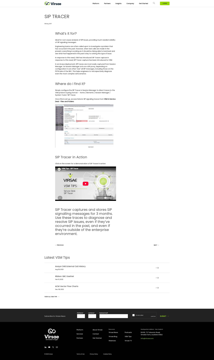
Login (165, 3)
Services (80, 334)
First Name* (80, 313)
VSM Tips (128, 336)
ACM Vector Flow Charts (66, 286)
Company (130, 3)
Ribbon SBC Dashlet (64, 276)
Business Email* (103, 313)
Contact (96, 334)
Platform (96, 3)
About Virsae (97, 330)
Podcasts (128, 332)
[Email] (57, 347)
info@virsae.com (147, 338)
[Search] (154, 3)
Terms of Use (81, 354)
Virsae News (113, 332)
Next (155, 245)
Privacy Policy (94, 354)
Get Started (143, 3)
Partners (107, 3)
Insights (118, 3)
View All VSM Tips (50, 297)
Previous (60, 245)
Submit (163, 316)
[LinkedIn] (45, 347)
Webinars (112, 341)
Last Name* (91, 313)
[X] (53, 347)
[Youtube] (49, 347)
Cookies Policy (107, 354)
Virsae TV (128, 341)
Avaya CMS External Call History (70, 266)
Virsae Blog (113, 336)
